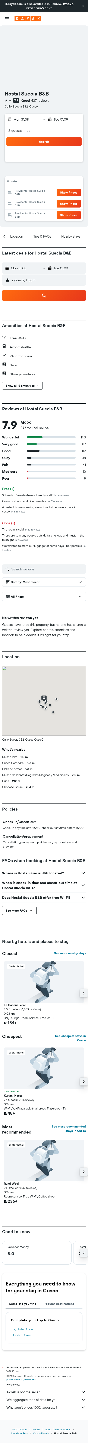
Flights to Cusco (22, 1329)
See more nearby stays (70, 953)
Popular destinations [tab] (59, 1304)
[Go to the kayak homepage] (28, 18)
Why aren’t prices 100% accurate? (31, 1407)
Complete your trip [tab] (23, 1304)
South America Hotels (57, 1429)
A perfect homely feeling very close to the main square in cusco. (39, 509)
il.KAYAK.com (19, 1429)
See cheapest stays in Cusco (70, 1038)
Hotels (36, 1429)
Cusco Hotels (41, 1433)
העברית (68, 4)
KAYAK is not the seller (23, 1392)
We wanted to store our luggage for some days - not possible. (44, 548)
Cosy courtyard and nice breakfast (32, 501)
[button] (83, 6)
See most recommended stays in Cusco (69, 1129)
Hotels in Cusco (22, 1335)
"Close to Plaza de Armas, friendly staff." (35, 495)
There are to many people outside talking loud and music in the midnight (43, 538)
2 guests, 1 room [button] (21, 130)
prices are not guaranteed (21, 1379)
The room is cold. (21, 529)
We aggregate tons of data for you (31, 1400)
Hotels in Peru (19, 1433)
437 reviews (40, 100)
